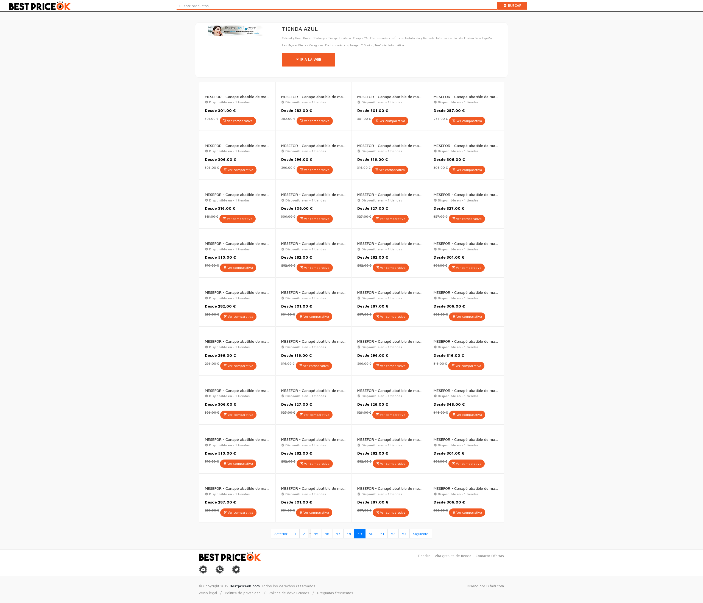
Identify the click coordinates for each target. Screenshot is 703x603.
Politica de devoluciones (289, 593)
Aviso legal (208, 593)
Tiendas (424, 556)
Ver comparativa (239, 121)
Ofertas (497, 556)
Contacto (483, 556)
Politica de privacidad (243, 593)
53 (404, 534)
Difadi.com (495, 586)
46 (327, 534)
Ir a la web (310, 59)
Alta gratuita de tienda (453, 556)
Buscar (514, 5)
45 (316, 534)
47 (338, 534)
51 (382, 534)
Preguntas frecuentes (335, 593)
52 (393, 534)
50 (371, 534)
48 (349, 534)
